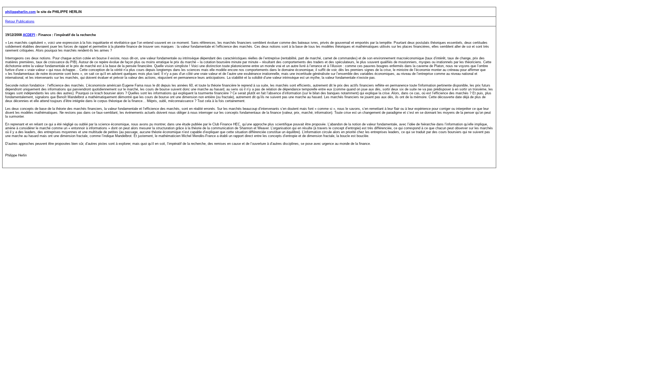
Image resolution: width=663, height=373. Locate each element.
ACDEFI (29, 35)
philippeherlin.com (20, 12)
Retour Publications (19, 21)
